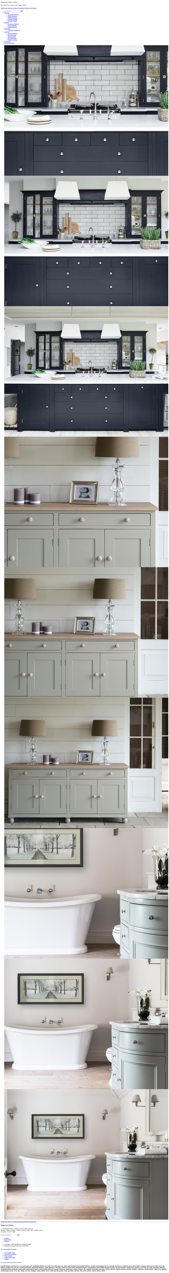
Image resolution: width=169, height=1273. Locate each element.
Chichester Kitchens (13, 14)
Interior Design (12, 36)
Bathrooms (7, 29)
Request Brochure (9, 43)
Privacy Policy (8, 1256)
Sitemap (6, 1241)
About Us (7, 32)
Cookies (6, 1238)
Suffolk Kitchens (12, 17)
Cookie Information (9, 1257)
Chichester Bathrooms (14, 30)
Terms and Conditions (10, 1254)
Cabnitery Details (12, 19)
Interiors (6, 22)
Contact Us (7, 41)
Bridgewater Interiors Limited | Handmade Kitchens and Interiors (19, 8)
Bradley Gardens (12, 40)
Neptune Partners (12, 33)
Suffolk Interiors (12, 27)
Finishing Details (12, 21)
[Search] (22, 11)
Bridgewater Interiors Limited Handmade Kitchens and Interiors (18, 1222)
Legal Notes (7, 1239)
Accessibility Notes (9, 1252)
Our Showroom (12, 38)
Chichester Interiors (13, 24)
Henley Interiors (12, 25)
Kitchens (6, 13)
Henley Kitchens (12, 16)
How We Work (12, 35)
